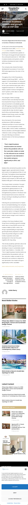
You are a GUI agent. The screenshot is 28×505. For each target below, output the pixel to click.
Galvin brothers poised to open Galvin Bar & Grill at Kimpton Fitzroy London (20, 280)
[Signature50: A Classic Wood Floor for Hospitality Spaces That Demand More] (6, 426)
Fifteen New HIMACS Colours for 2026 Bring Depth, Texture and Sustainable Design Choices (14, 322)
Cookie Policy (10, 503)
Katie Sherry (10, 31)
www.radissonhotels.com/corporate (13, 266)
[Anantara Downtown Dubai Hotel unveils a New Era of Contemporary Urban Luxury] (14, 337)
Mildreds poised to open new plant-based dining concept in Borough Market (7, 280)
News (4, 15)
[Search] (25, 9)
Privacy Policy (17, 503)
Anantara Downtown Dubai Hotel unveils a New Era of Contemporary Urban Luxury (11, 347)
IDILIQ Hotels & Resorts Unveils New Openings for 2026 (13, 372)
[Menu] (3, 9)
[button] (25, 469)
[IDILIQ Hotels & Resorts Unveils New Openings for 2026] (14, 362)
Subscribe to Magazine (16, 4)
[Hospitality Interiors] (14, 8)
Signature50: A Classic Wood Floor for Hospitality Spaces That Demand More (18, 426)
